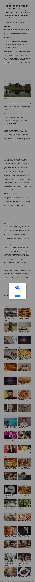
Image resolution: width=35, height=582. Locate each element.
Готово (17, 295)
